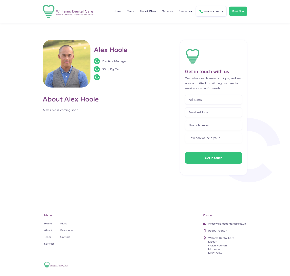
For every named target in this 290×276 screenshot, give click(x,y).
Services (167, 11)
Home (117, 11)
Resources (185, 11)
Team (130, 11)
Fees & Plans (148, 11)
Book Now (238, 11)
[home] (68, 11)
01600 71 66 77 (211, 11)
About (48, 230)
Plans (63, 223)
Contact (65, 237)
